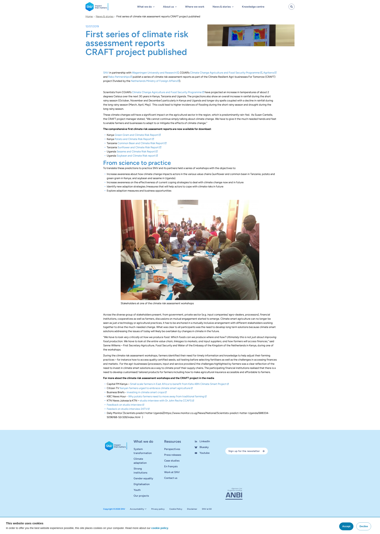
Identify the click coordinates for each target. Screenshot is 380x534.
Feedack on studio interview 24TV (127, 409)
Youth (137, 490)
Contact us (170, 478)
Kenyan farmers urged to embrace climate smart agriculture (155, 388)
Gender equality (143, 478)
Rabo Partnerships (119, 76)
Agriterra (268, 72)
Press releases (172, 454)
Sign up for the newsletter (244, 451)
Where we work (194, 6)
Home (89, 16)
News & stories (104, 16)
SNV (106, 72)
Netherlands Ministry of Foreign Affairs (154, 81)
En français (171, 466)
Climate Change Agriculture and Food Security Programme (225, 72)
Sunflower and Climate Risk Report (138, 147)
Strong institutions (140, 470)
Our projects (141, 495)
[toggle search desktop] (291, 7)
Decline (364, 526)
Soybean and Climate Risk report (136, 155)
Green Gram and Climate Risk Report (136, 135)
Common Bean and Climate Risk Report (141, 143)
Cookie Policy (175, 509)
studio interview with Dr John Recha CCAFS (166, 400)
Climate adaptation (140, 460)
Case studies (171, 460)
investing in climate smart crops (145, 392)
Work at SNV (172, 472)
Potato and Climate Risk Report (133, 139)
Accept (346, 526)
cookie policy (159, 528)
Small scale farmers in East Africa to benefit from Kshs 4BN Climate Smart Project (178, 384)
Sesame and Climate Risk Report (136, 151)
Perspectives (172, 449)
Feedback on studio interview (124, 404)
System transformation (143, 451)
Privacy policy (158, 509)
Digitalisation (142, 484)
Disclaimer (192, 509)
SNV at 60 (207, 509)
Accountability (137, 509)
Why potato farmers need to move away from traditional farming (166, 396)
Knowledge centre (253, 6)
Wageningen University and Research (154, 72)
